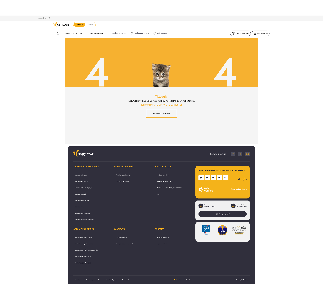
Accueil (41, 18)
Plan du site (126, 280)
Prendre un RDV (224, 214)
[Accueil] (57, 33)
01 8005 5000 (209, 207)
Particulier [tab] (79, 25)
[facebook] (240, 154)
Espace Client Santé (242, 33)
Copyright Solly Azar (243, 280)
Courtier (188, 280)
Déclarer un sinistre (141, 33)
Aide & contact (162, 33)
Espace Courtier (262, 33)
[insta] (233, 154)
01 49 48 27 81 (242, 207)
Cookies (77, 280)
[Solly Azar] (61, 24)
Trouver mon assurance (73, 33)
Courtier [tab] (90, 25)
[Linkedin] (247, 154)
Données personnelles (93, 280)
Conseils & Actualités (118, 33)
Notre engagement (96, 33)
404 (49, 18)
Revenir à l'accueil (161, 114)
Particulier (177, 280)
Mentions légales (111, 280)
